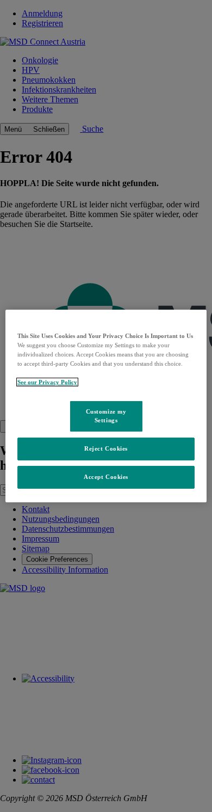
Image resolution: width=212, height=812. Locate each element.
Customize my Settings (106, 415)
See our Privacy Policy (47, 382)
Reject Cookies (106, 448)
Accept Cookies (106, 476)
